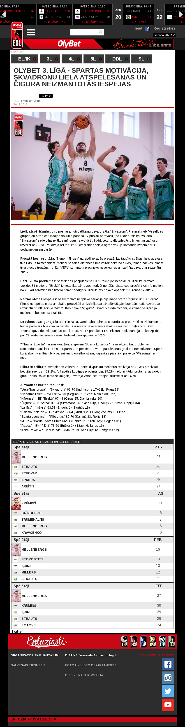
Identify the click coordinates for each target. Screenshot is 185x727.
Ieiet (139, 28)
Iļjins (26, 566)
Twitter (17, 631)
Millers (28, 572)
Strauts (29, 466)
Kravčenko (31, 532)
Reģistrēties (164, 28)
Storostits (32, 559)
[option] (55, 14)
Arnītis (28, 486)
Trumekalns (32, 519)
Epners (28, 480)
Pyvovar (29, 473)
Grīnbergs (31, 513)
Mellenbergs (34, 457)
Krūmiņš (28, 503)
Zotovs (28, 625)
